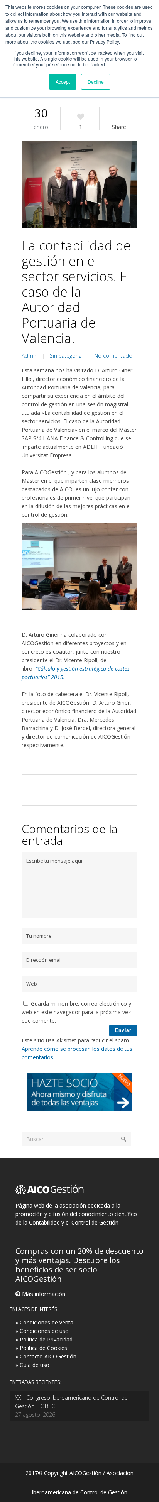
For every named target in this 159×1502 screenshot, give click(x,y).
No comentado (113, 355)
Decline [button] (96, 81)
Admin (29, 355)
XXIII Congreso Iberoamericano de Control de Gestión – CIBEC (71, 1402)
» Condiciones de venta (44, 1322)
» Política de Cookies (41, 1347)
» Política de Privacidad (44, 1339)
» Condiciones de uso (42, 1331)
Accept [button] (63, 81)
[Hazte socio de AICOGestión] (79, 1109)
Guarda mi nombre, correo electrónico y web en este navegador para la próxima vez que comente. (76, 1012)
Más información (42, 1293)
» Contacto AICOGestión (45, 1356)
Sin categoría (66, 355)
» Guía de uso (32, 1364)
